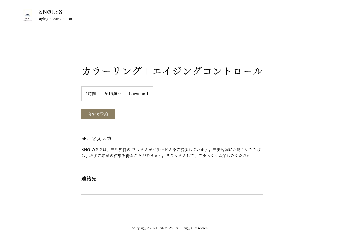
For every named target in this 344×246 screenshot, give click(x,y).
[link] (98, 114)
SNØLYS (51, 12)
